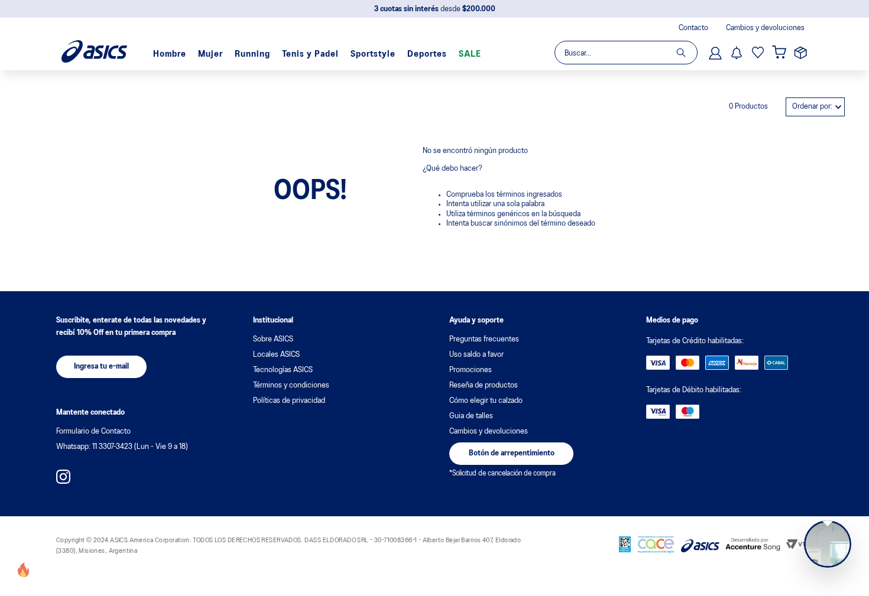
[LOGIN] (716, 52)
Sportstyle (373, 54)
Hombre (169, 54)
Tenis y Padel (310, 54)
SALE (470, 54)
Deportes (427, 54)
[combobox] (625, 52)
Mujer (210, 54)
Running (252, 54)
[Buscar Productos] (686, 52)
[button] (101, 366)
